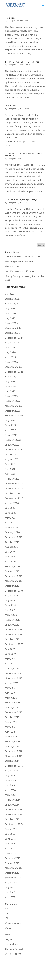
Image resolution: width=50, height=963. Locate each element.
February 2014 (12, 800)
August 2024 (12, 342)
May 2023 (10, 391)
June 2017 (10, 654)
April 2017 (10, 663)
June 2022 (10, 425)
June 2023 (10, 386)
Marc (10, 21)
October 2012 (12, 872)
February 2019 (12, 566)
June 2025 (10, 313)
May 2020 (10, 517)
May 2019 (10, 556)
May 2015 (10, 727)
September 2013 (14, 824)
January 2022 (12, 444)
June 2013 (10, 838)
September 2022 (14, 415)
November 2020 (14, 488)
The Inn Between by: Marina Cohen (22, 62)
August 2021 (11, 459)
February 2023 (13, 401)
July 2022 (10, 420)
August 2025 (12, 303)
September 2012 (14, 877)
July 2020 (10, 508)
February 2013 (12, 858)
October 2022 (12, 410)
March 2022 (11, 435)
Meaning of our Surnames (19, 261)
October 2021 (12, 454)
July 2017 (10, 649)
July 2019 (10, 551)
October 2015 (12, 717)
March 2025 (11, 323)
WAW (27, 65)
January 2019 (12, 571)
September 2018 (14, 590)
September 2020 (14, 498)
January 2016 (12, 707)
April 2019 (10, 561)
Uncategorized (13, 923)
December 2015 (13, 712)
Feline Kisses (11, 106)
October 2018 (12, 586)
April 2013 (10, 848)
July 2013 (10, 834)
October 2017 (12, 639)
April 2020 (10, 522)
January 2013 (12, 863)
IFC (25, 159)
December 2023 (13, 367)
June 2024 (10, 347)
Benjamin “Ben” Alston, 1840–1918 (23, 256)
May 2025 (10, 318)
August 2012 (11, 882)
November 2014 (13, 756)
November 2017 (13, 634)
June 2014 (10, 780)
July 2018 (10, 600)
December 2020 (14, 483)
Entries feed (11, 944)
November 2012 (13, 868)
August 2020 (12, 503)
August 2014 (11, 770)
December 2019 (13, 537)
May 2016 (10, 688)
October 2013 (12, 819)
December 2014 (13, 751)
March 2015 (11, 736)
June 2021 (10, 464)
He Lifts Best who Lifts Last (20, 271)
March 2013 (11, 853)
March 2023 (11, 396)
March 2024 (11, 362)
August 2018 (11, 595)
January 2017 (12, 668)
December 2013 (13, 809)
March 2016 (11, 697)
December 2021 (13, 449)
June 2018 (10, 605)
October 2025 (12, 299)
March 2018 (11, 615)
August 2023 (12, 376)
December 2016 (13, 673)
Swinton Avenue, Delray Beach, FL (22, 200)
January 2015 (12, 746)
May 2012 (10, 892)
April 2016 (10, 693)
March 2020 (11, 527)
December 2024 (14, 328)
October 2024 (12, 333)
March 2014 (11, 795)
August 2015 (11, 722)
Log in (8, 939)
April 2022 (10, 430)
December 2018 (13, 576)
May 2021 (10, 469)
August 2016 (11, 683)
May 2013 (10, 843)
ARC (26, 203)
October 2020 (12, 493)
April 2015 (10, 731)
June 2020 (10, 513)
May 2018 (10, 610)
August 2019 (11, 547)
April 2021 (10, 474)
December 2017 (13, 629)
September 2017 (14, 644)
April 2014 (10, 790)
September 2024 (14, 337)
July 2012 (10, 887)
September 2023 (14, 372)
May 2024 (10, 352)
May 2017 (10, 658)
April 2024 (10, 357)
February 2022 (13, 440)
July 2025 (10, 308)
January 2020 (12, 532)
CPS (26, 21)
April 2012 (10, 897)
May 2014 (10, 785)
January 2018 (12, 624)
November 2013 (13, 814)
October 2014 (12, 761)
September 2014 (14, 765)
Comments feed (14, 949)
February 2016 (12, 702)
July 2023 (10, 381)
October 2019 (12, 542)
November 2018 (13, 581)
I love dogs (10, 18)
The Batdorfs (12, 266)
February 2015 (12, 741)
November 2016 (13, 678)
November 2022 (13, 406)
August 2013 (11, 829)
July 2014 (10, 775)
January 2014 (12, 804)
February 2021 (12, 479)
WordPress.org (13, 953)
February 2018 (12, 620)
